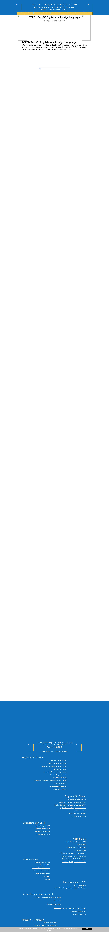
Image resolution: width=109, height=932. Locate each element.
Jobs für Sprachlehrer (79, 912)
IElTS (48, 879)
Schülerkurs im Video (59, 789)
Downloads (57, 901)
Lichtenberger (42, 4)
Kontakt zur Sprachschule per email (54, 10)
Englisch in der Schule (59, 761)
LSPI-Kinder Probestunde (77, 814)
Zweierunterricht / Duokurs (41, 868)
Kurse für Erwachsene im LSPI (76, 842)
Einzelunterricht (45, 865)
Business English (80, 850)
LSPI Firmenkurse (80, 885)
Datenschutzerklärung (54, 904)
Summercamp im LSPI (42, 826)
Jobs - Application (80, 914)
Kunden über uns (60, 784)
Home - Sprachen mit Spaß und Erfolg (48, 897)
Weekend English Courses (58, 775)
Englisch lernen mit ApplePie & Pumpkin (73, 808)
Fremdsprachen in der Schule (57, 763)
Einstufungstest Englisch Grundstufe (74, 856)
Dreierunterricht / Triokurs (41, 871)
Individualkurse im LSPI (42, 862)
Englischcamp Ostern (43, 832)
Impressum (57, 908)
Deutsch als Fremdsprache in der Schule (53, 766)
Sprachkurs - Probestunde (58, 786)
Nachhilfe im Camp (44, 834)
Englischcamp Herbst (43, 829)
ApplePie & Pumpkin (50, 923)
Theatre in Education (59, 778)
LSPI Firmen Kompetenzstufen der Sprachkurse (70, 888)
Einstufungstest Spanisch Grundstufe (74, 862)
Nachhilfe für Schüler (59, 769)
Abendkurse (82, 845)
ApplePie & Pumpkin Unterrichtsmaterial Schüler (50, 781)
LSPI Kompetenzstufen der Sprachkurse (73, 853)
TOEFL (47, 877)
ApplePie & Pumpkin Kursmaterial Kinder (72, 802)
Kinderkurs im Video (79, 817)
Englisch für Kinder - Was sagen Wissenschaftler (70, 805)
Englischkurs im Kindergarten (76, 799)
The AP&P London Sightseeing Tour (45, 925)
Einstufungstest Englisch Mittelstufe (74, 859)
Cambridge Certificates (42, 874)
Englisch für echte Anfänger (77, 848)
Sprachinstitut (66, 4)
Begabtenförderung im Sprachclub (55, 772)
